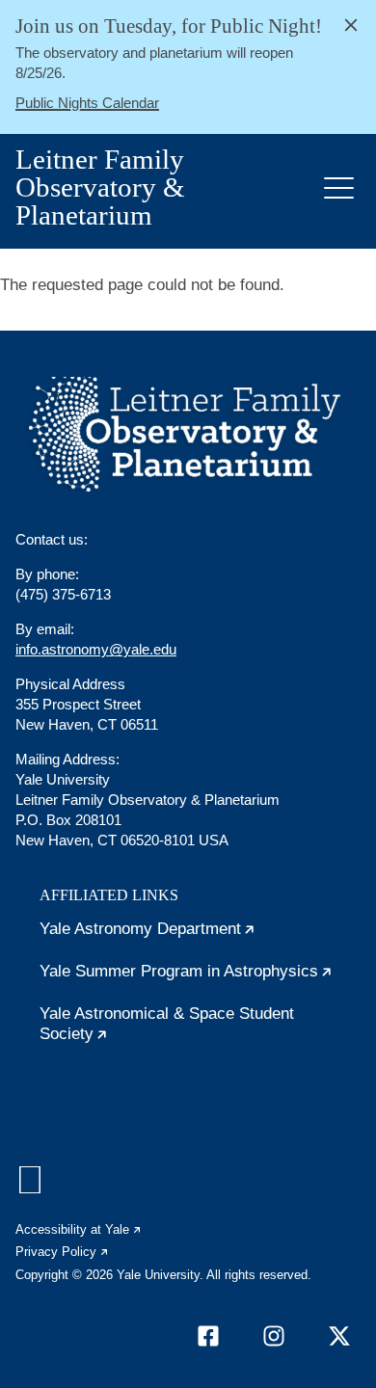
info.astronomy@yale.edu (95, 649)
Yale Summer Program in (200, 979)
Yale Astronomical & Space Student (167, 1028)
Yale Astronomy (200, 937)
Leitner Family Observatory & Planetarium (100, 187)
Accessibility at (79, 1229)
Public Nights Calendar (87, 102)
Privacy (62, 1251)
